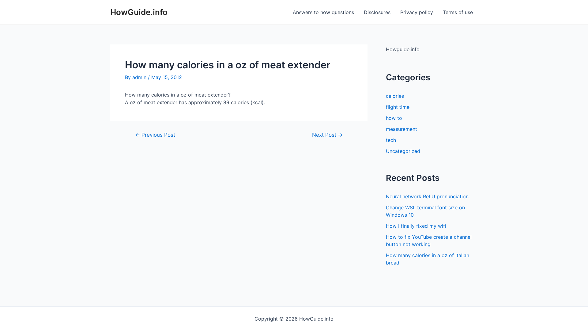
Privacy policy (416, 12)
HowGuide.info (139, 12)
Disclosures (377, 12)
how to (394, 118)
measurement (401, 129)
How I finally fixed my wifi (416, 226)
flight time (397, 107)
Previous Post (155, 134)
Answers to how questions (323, 12)
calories (395, 96)
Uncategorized (403, 151)
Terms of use (458, 12)
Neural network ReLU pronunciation (427, 196)
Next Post (327, 134)
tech (391, 140)
